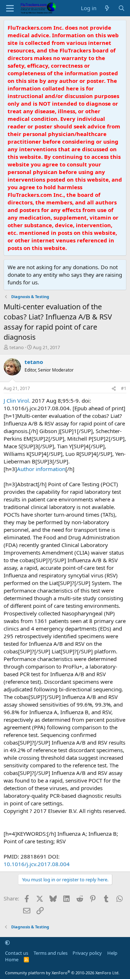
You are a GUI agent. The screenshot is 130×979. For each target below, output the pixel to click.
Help (112, 953)
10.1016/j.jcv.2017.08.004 (37, 864)
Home (11, 959)
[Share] (113, 389)
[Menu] (9, 8)
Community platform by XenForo (62, 972)
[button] (7, 942)
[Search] (121, 8)
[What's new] (107, 8)
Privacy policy (87, 953)
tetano (16, 347)
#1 (123, 388)
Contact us (16, 953)
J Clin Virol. (17, 400)
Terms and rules (51, 953)
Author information (41, 468)
